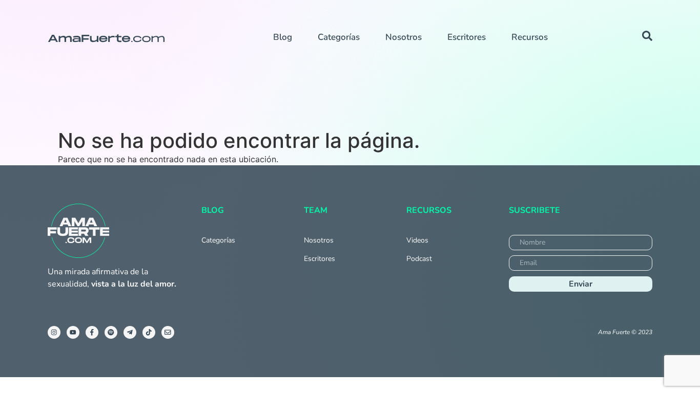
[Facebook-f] (92, 332)
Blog (282, 37)
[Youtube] (73, 332)
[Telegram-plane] (129, 332)
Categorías (339, 37)
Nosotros (403, 37)
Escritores (466, 37)
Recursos (529, 37)
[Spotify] (111, 332)
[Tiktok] (148, 332)
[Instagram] (54, 332)
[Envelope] (167, 332)
